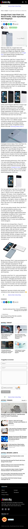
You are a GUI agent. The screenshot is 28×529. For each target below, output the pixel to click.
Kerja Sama (4, 492)
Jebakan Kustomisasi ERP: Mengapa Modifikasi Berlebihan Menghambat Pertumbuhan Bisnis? (18, 438)
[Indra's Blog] (5, 2)
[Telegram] (11, 24)
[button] (25, 2)
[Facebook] (4, 24)
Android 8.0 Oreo (15, 167)
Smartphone (3, 299)
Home (2, 10)
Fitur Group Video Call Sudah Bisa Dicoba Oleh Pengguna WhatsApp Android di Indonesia (13, 474)
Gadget (6, 10)
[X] (6, 24)
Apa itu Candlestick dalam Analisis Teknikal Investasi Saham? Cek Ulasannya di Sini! (12, 470)
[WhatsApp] (9, 24)
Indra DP (6, 28)
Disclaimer (16, 492)
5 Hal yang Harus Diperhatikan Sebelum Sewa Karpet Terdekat (17, 445)
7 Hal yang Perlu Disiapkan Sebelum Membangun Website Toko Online (18, 429)
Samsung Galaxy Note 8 (17, 126)
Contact (16, 490)
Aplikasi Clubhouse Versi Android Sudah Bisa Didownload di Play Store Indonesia (12, 465)
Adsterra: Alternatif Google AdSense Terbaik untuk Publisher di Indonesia (18, 422)
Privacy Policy (5, 494)
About (3, 490)
